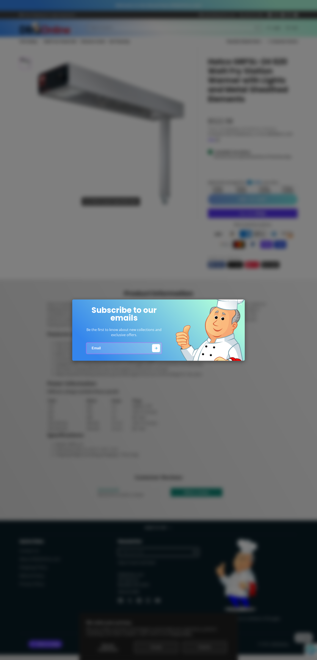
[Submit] (156, 348)
